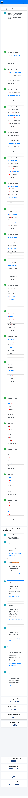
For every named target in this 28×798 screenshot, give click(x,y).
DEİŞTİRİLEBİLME (13, 160)
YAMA (10, 452)
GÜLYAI (10, 403)
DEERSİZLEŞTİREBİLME (14, 72)
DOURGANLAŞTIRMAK (14, 143)
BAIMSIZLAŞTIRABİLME (14, 78)
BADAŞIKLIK (11, 296)
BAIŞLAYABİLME (12, 214)
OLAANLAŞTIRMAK (13, 197)
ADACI (10, 432)
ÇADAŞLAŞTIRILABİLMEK (14, 55)
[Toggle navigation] (25, 2)
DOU (9, 477)
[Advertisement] (14, 37)
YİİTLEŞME (11, 316)
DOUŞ (10, 463)
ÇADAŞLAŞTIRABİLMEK (14, 95)
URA (9, 480)
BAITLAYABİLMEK (13, 186)
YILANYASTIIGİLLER (13, 118)
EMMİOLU (11, 370)
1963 (22, 562)
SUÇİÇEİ (10, 376)
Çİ (9, 508)
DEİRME (10, 412)
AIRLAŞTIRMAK (12, 248)
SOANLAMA (11, 339)
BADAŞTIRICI (11, 274)
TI (9, 511)
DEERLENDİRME (12, 237)
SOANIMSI (11, 347)
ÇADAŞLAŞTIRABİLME (14, 115)
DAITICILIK (11, 299)
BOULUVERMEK (12, 265)
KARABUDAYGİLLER (13, 171)
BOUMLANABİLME (13, 223)
